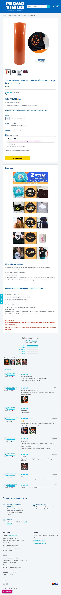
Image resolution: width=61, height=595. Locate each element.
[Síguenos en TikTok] (7, 584)
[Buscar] (48, 6)
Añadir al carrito (17, 158)
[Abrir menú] (3, 6)
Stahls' (7, 86)
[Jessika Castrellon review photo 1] (24, 399)
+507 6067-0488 (13, 535)
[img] (24, 374)
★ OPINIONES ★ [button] (1, 299)
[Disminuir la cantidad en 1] (13, 130)
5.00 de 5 (34, 341)
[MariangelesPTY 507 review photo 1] (24, 430)
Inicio (4, 15)
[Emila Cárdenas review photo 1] (24, 466)
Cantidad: (7, 130)
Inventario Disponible (12, 135)
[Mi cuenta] (54, 6)
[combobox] (37, 6)
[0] (57, 6)
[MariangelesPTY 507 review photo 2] (32, 430)
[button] (9, 92)
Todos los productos (11, 15)
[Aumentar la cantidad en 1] (20, 130)
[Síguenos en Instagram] (4, 584)
